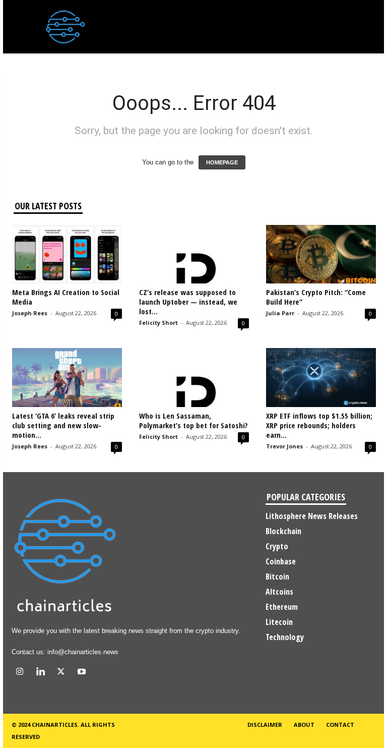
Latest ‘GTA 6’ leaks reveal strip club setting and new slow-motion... (63, 425)
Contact (340, 724)
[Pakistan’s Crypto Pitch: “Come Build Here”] (321, 254)
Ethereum (282, 606)
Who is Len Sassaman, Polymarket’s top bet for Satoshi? (193, 420)
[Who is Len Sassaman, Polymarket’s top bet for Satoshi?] (194, 377)
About (304, 724)
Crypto (277, 546)
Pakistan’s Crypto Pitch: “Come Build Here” (316, 297)
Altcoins (279, 591)
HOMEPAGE (222, 162)
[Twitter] (63, 672)
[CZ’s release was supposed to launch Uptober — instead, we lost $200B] (194, 254)
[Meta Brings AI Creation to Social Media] (67, 254)
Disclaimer (264, 724)
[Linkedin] (42, 672)
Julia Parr (280, 313)
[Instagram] (22, 672)
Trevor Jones (284, 446)
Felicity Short (158, 322)
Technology (285, 637)
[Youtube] (83, 672)
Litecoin (279, 621)
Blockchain (283, 531)
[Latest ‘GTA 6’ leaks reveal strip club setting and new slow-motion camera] (67, 377)
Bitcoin (277, 576)
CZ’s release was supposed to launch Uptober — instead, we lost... (188, 301)
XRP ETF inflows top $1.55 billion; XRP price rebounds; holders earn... (319, 425)
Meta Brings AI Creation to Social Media (65, 297)
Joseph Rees (29, 313)
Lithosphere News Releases (312, 516)
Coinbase (281, 561)
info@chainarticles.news (82, 652)
